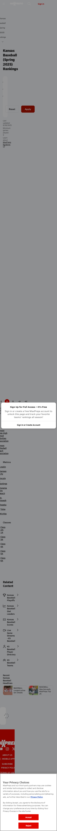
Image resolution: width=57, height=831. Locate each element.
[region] (28, 802)
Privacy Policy (37, 797)
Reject (28, 825)
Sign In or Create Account (28, 424)
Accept (28, 817)
